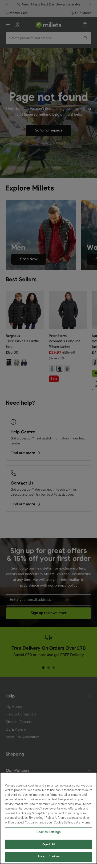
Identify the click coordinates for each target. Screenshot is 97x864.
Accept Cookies (48, 856)
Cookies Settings (48, 832)
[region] (48, 818)
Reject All (48, 844)
